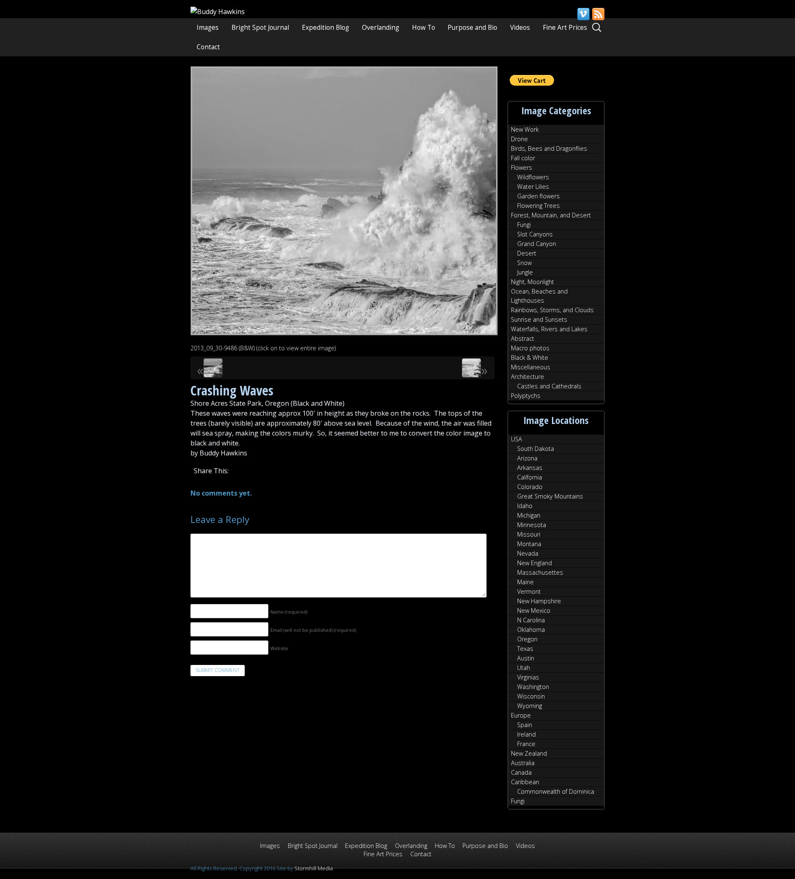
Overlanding (380, 27)
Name (288, 612)
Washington (533, 687)
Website (279, 648)
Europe (521, 715)
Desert (526, 253)
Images (208, 27)
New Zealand (529, 753)
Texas (525, 649)
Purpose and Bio (472, 27)
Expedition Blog (325, 27)
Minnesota (531, 525)
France (526, 744)
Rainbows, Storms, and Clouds (552, 310)
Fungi (524, 225)
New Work (525, 129)
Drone (519, 139)
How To (423, 27)
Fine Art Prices (565, 27)
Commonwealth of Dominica (555, 791)
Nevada (527, 553)
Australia (523, 763)
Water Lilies (533, 186)
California (529, 477)
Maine (525, 582)
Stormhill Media (313, 868)
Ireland (526, 734)
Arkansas (529, 468)
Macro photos (530, 348)
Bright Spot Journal (260, 27)
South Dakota (535, 449)
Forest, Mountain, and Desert (551, 215)
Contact (208, 47)
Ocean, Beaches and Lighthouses (539, 295)
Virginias (528, 677)
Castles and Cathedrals (549, 386)
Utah (523, 668)
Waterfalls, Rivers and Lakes (549, 329)
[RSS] (598, 14)
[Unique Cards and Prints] (217, 11)
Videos (520, 27)
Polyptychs (525, 396)
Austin (525, 658)
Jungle (525, 272)
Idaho (524, 506)
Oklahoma (531, 629)
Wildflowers (533, 177)
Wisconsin (531, 696)
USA (516, 439)
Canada (521, 772)
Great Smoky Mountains (550, 496)
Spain (524, 725)
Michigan (528, 515)
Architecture (527, 376)
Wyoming (529, 706)
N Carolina (531, 620)
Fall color (523, 158)
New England (534, 563)
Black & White (529, 357)
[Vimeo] (583, 14)
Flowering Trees (538, 206)
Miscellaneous (530, 367)
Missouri (528, 534)
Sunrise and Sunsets (539, 319)
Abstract (522, 338)
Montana (529, 544)
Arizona (527, 458)
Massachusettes (540, 572)
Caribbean (525, 782)
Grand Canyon (536, 244)
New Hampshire (539, 601)
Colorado (529, 487)
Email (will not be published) (313, 630)
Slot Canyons (535, 234)
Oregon (527, 639)
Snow (524, 263)
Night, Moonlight (532, 282)
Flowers (521, 167)
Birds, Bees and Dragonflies (549, 148)
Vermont (529, 591)
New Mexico (533, 610)
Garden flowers (538, 196)
